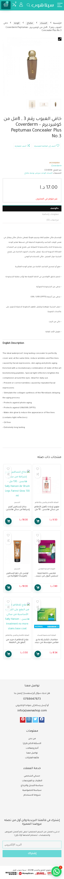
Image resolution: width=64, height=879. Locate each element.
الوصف (53, 208)
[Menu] (60, 5)
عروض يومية (35, 173)
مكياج (30, 23)
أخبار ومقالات (32, 748)
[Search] (28, 5)
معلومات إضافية (50, 214)
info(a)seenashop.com (32, 710)
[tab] (32, 208)
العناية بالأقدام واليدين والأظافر (47, 503)
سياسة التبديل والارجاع (32, 785)
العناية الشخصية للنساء (46, 635)
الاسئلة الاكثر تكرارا (32, 743)
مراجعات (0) (53, 220)
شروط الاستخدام (32, 795)
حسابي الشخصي (32, 776)
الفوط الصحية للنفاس (46, 569)
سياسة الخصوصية (32, 790)
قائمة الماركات (32, 758)
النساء (43, 23)
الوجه (16, 23)
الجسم (17, 503)
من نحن (32, 739)
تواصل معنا (32, 753)
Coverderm (56, 166)
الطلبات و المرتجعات (32, 781)
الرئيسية (57, 23)
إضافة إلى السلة (37, 521)
